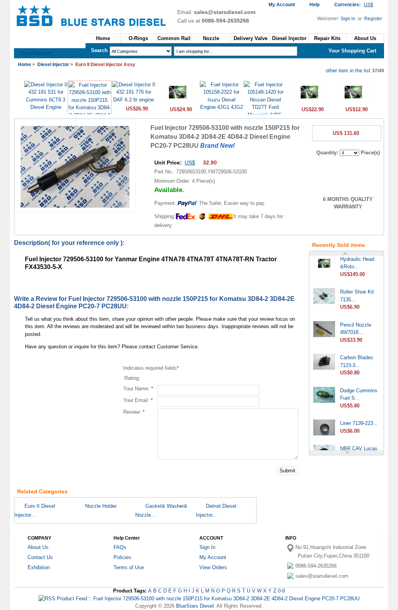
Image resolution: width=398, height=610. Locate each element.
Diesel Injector (35, 53)
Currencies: (353, 4)
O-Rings (138, 38)
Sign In (207, 547)
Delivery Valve (250, 38)
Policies (122, 557)
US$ (190, 162)
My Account (282, 4)
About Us (38, 547)
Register (373, 18)
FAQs (119, 547)
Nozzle (211, 38)
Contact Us (40, 557)
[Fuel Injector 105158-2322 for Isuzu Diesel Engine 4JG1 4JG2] (221, 107)
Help (314, 4)
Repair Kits (327, 38)
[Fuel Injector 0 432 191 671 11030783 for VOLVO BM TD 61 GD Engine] (309, 103)
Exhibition (39, 567)
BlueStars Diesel (195, 606)
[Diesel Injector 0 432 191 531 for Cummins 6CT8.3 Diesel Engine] (46, 107)
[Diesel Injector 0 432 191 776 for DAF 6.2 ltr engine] (133, 100)
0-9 (281, 591)
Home (103, 38)
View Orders (213, 567)
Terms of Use (128, 567)
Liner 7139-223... (359, 420)
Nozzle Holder (101, 506)
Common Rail (173, 38)
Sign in (348, 18)
